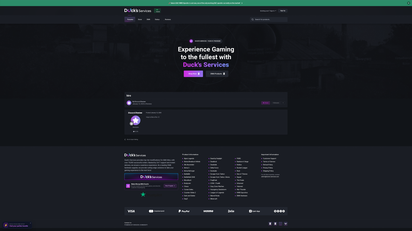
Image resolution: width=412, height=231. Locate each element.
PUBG (239, 158)
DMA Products (216, 74)
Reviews (149, 104)
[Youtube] (275, 224)
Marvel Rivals (215, 196)
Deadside (213, 165)
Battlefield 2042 (189, 177)
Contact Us (127, 223)
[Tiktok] (280, 224)
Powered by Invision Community (136, 225)
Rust (238, 171)
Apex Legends (189, 158)
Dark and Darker (189, 196)
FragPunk (213, 180)
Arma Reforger (189, 171)
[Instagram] (270, 224)
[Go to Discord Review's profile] (129, 103)
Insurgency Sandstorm (218, 189)
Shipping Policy (268, 171)
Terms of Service (269, 162)
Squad (239, 177)
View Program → (170, 186)
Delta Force (214, 168)
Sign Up (282, 10)
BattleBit (187, 174)
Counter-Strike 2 (190, 193)
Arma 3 (186, 168)
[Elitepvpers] (286, 224)
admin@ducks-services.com (270, 176)
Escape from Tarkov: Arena (220, 177)
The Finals (240, 180)
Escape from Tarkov (217, 174)
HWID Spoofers (242, 193)
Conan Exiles (188, 189)
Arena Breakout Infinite (192, 162)
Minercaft (213, 199)
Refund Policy (268, 165)
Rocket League (242, 168)
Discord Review (140, 101)
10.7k (136, 131)
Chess (186, 186)
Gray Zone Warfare (217, 186)
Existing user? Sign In (267, 11)
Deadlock (213, 162)
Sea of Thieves (242, 174)
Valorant (240, 186)
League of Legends (217, 193)
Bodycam (187, 183)
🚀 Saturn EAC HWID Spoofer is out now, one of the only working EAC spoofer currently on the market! (204, 3)
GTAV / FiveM (215, 183)
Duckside (213, 171)
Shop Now (193, 74)
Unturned (240, 183)
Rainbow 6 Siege (242, 162)
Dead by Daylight (216, 158)
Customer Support (269, 158)
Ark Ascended (189, 165)
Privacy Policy (268, 168)
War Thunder (241, 189)
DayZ (186, 199)
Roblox (239, 165)
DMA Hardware (242, 196)
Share (266, 103)
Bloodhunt (187, 180)
